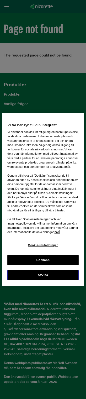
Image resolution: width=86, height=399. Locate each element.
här (56, 232)
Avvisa (43, 274)
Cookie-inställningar (43, 245)
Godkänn (42, 259)
